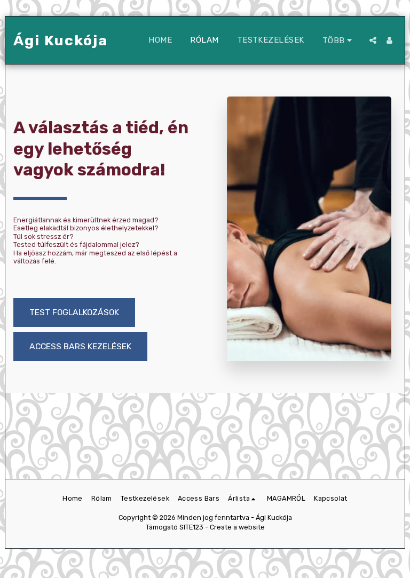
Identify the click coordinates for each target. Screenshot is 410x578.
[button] (373, 40)
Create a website (237, 527)
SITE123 (191, 527)
